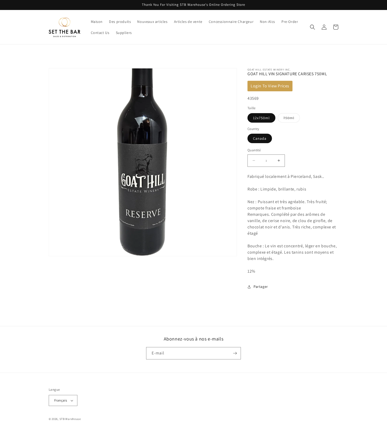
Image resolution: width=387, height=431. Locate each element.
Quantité (254, 150)
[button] (312, 27)
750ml (291, 119)
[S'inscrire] (235, 353)
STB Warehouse (70, 419)
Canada (259, 138)
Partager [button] (261, 286)
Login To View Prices (270, 86)
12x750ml (261, 118)
